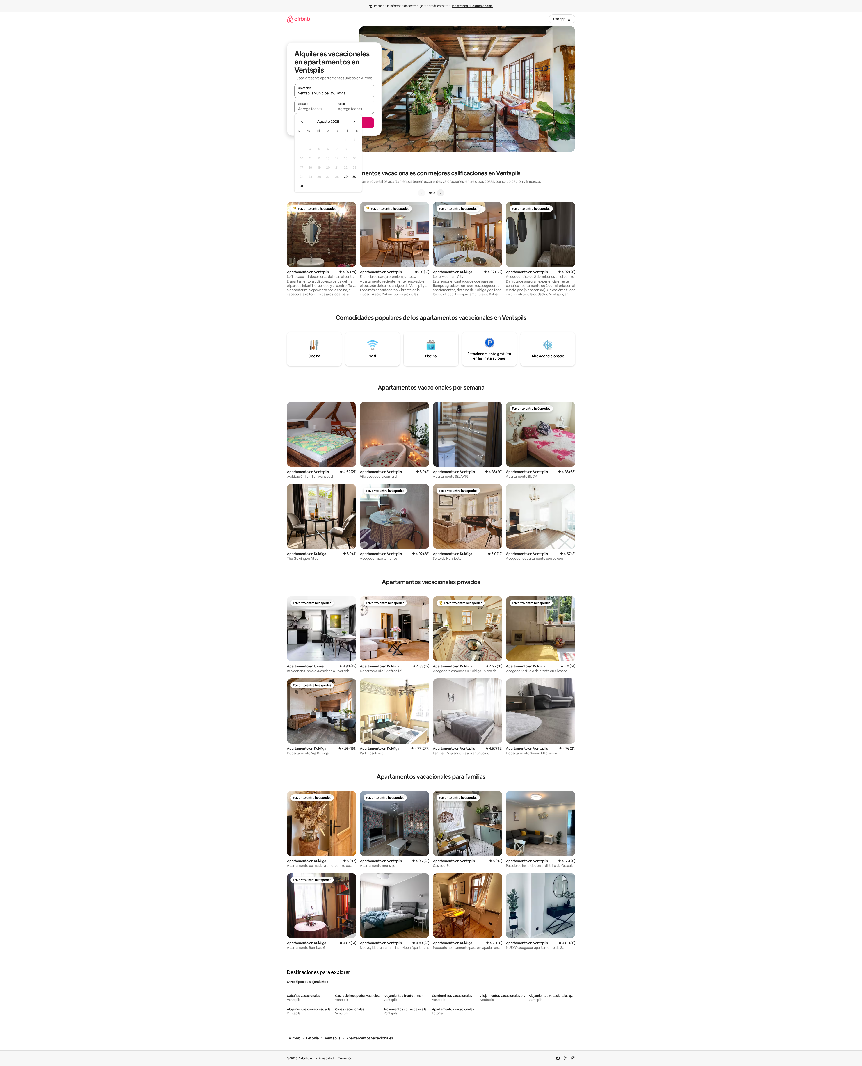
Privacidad (326, 1058)
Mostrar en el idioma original (472, 6)
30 (354, 177)
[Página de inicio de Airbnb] (298, 19)
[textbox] (314, 109)
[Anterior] (421, 192)
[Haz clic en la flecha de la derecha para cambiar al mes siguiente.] (354, 121)
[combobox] (334, 93)
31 (301, 186)
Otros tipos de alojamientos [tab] (307, 982)
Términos (345, 1058)
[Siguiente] (440, 192)
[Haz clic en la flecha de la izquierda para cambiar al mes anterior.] (302, 121)
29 (346, 177)
